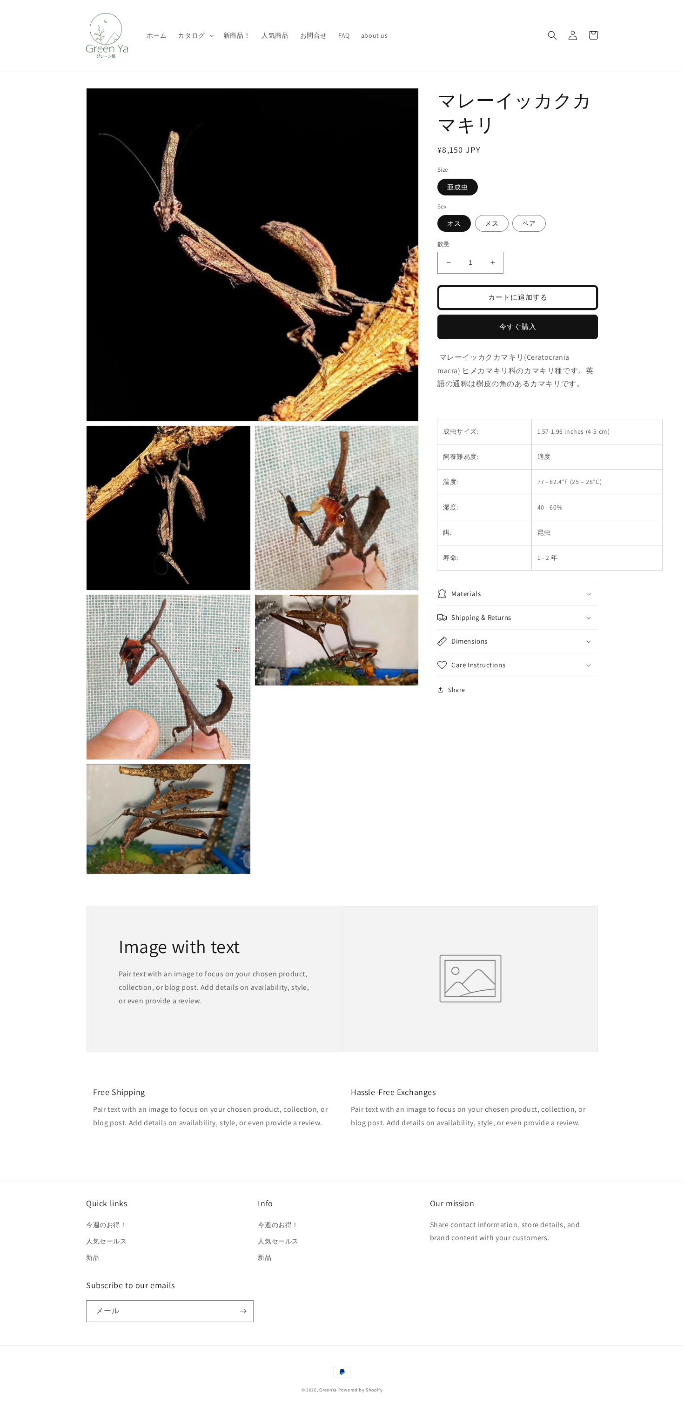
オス (454, 223)
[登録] (243, 1311)
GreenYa (328, 1390)
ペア (529, 223)
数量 (443, 244)
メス (492, 223)
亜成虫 (457, 186)
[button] (194, 35)
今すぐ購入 (517, 326)
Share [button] (456, 689)
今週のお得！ (106, 1225)
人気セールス (106, 1241)
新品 (93, 1257)
